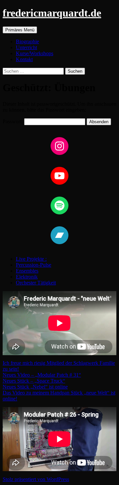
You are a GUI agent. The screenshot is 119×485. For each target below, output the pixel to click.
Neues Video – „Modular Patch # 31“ (42, 375)
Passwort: (13, 121)
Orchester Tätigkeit (36, 282)
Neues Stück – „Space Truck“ (34, 381)
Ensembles (27, 271)
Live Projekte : (31, 259)
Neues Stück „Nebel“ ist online (35, 387)
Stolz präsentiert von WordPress (36, 479)
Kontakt (24, 59)
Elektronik (27, 277)
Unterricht (26, 47)
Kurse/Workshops (34, 53)
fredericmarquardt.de (52, 13)
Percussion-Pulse (33, 265)
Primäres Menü (19, 29)
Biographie (27, 41)
